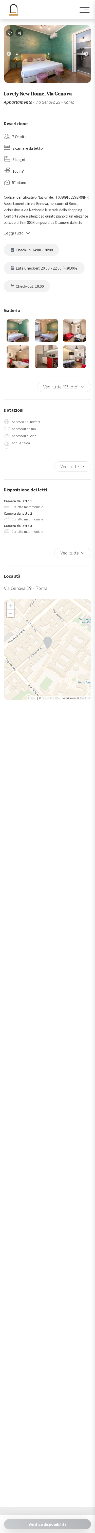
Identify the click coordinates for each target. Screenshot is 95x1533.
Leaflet (32, 698)
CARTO (85, 698)
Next (90, 55)
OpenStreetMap (51, 698)
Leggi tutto (14, 232)
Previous (12, 55)
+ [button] (10, 606)
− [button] (10, 613)
